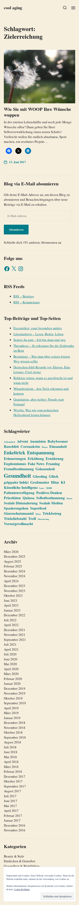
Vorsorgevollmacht (18, 523)
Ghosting (40, 476)
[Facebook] (7, 269)
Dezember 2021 (14, 630)
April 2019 (11, 708)
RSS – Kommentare (26, 302)
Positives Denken (49, 492)
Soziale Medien (51, 503)
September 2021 (15, 639)
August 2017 (12, 791)
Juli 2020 (10, 654)
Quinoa (29, 497)
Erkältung (36, 458)
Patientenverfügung (19, 492)
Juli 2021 (10, 644)
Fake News (36, 463)
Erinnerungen (15, 458)
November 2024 (14, 576)
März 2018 (11, 766)
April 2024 (11, 581)
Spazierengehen (16, 508)
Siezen (69, 498)
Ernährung (54, 458)
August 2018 (12, 742)
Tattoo (38, 513)
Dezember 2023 (14, 586)
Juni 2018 (10, 752)
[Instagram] (21, 269)
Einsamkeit (58, 446)
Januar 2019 (12, 718)
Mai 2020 (10, 664)
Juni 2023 (10, 600)
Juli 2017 (10, 796)
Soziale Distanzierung (21, 503)
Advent (22, 441)
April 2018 (11, 762)
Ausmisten (38, 441)
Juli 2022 (10, 620)
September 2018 (15, 737)
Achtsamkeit (9, 441)
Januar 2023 (12, 610)
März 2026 (11, 551)
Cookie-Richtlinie (22, 889)
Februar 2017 (13, 815)
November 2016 (14, 830)
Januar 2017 (12, 820)
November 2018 (14, 727)
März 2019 (11, 713)
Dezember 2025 (14, 556)
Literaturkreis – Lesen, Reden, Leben (38, 334)
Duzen (45, 447)
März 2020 (11, 674)
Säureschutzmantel (19, 513)
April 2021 (11, 649)
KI (63, 482)
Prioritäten (12, 497)
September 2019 (15, 703)
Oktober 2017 (13, 781)
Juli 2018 (10, 747)
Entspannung (40, 452)
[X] (14, 269)
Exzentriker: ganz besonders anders (37, 328)
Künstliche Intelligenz (21, 487)
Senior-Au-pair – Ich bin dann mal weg (39, 340)
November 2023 (14, 591)
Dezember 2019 (14, 688)
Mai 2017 (10, 806)
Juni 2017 (10, 801)
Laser (41, 488)
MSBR (49, 488)
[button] (65, 7)
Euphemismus (15, 463)
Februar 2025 (13, 566)
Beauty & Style (14, 856)
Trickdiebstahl (15, 518)
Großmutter (39, 482)
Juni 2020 (10, 659)
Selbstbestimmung (50, 497)
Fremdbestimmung (19, 468)
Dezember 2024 (14, 571)
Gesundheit (17, 475)
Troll (32, 518)
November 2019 (14, 693)
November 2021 (14, 634)
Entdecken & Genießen (19, 861)
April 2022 (11, 625)
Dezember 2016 (14, 825)
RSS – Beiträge (23, 296)
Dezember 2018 (14, 722)
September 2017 (15, 786)
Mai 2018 (10, 757)
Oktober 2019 (13, 698)
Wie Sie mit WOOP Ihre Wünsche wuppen (37, 112)
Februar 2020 (13, 678)
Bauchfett (11, 446)
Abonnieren (16, 229)
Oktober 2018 (13, 732)
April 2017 (11, 810)
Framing (53, 463)
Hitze (55, 482)
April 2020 (11, 669)
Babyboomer (58, 441)
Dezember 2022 (14, 615)
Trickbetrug (52, 513)
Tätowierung (43, 519)
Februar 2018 (13, 771)
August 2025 (12, 561)
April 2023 (11, 605)
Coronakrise (30, 446)
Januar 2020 (12, 683)
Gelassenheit (45, 468)
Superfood (38, 508)
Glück (53, 476)
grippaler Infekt (16, 482)
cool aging (13, 8)
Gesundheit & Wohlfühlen (22, 866)
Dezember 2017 (14, 776)
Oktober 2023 (13, 595)
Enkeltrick (14, 452)
